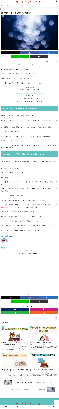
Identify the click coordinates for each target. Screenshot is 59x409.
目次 (27, 95)
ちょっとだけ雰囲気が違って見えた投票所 (27, 99)
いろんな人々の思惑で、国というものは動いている (29, 101)
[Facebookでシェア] (9, 378)
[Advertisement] (29, 274)
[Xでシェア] (9, 374)
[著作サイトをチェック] (15, 309)
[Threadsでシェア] (23, 378)
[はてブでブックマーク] (49, 378)
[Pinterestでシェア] (23, 382)
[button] (39, 56)
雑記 (4, 247)
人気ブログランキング (6, 242)
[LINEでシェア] (9, 382)
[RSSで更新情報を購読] (44, 312)
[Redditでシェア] (36, 378)
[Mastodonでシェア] (23, 374)
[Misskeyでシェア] (49, 374)
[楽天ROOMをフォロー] (44, 309)
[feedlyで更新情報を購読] (15, 312)
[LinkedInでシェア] (36, 382)
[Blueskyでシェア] (36, 374)
